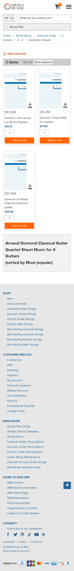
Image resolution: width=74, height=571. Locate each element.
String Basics (15, 436)
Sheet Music (24, 35)
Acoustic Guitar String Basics (25, 446)
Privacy (23, 542)
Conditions (36, 542)
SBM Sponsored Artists (22, 487)
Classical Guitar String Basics (25, 441)
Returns (12, 400)
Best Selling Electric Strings (24, 339)
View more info (16, 53)
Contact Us (14, 360)
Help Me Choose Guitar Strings (27, 462)
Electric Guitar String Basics (24, 452)
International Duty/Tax (21, 406)
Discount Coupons (19, 385)
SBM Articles (15, 482)
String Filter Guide (18, 426)
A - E (20, 40)
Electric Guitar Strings (21, 319)
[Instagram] (22, 535)
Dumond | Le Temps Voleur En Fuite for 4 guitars (16, 203)
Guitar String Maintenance (23, 457)
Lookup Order (16, 411)
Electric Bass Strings (20, 324)
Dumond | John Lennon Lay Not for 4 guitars (18, 120)
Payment (12, 375)
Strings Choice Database (22, 431)
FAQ (10, 365)
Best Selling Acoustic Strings (25, 334)
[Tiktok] (29, 535)
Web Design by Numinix (16, 551)
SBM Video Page (17, 492)
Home (7, 35)
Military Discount (17, 390)
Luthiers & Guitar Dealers (23, 513)
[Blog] (43, 535)
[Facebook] (8, 535)
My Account (14, 380)
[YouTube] (36, 535)
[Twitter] (15, 535)
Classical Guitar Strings (21, 308)
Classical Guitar (46, 35)
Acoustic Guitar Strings (21, 314)
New (10, 298)
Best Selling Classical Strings (25, 329)
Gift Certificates (17, 395)
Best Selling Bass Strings (23, 344)
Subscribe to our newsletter (24, 528)
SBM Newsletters (18, 498)
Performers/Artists (18, 503)
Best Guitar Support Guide (24, 467)
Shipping (12, 370)
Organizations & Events (22, 508)
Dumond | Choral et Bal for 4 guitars (53, 120)
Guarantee (9, 542)
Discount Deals (17, 303)
